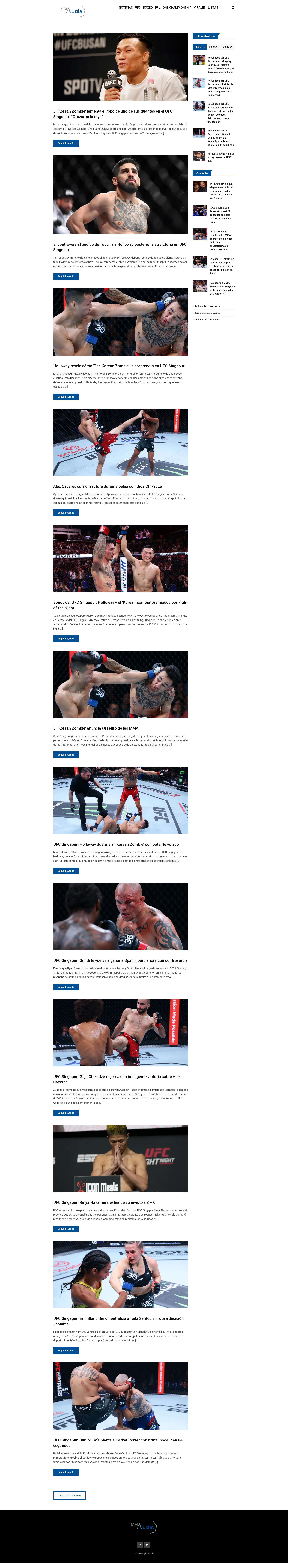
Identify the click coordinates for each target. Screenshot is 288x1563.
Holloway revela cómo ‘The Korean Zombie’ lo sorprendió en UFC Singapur (118, 366)
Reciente (200, 47)
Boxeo (148, 7)
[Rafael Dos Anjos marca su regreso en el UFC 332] (199, 156)
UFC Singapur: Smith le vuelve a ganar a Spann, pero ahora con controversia (120, 960)
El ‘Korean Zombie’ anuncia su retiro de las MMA (95, 728)
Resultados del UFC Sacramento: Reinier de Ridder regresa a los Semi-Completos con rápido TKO (220, 88)
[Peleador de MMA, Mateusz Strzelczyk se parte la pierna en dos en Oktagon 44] (200, 286)
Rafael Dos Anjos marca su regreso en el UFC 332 (221, 157)
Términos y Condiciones (207, 313)
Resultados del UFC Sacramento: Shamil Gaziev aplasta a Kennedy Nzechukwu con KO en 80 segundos (221, 137)
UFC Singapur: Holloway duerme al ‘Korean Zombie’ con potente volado (116, 844)
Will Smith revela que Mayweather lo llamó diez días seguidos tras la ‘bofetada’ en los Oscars (221, 191)
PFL (157, 7)
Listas (213, 7)
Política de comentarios (207, 306)
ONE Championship (177, 7)
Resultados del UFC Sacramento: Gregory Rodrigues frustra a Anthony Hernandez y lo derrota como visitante (221, 65)
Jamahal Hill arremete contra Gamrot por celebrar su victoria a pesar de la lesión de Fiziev (222, 266)
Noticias (126, 7)
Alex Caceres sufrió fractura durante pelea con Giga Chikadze (107, 486)
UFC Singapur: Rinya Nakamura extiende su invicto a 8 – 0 (104, 1202)
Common (227, 47)
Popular (213, 47)
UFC (138, 7)
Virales (200, 7)
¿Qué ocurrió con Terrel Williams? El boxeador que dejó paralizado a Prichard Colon (221, 215)
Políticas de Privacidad (207, 319)
